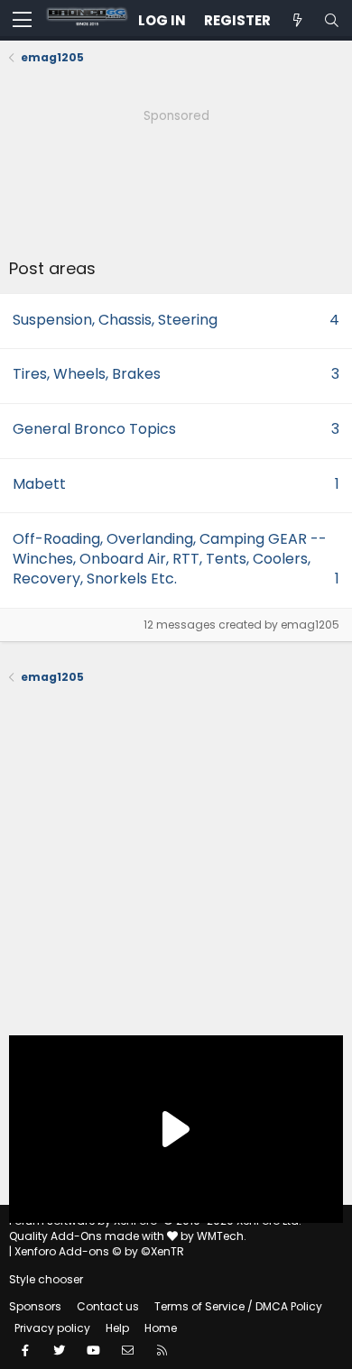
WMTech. (221, 1236)
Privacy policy (52, 1328)
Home (160, 1328)
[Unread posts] (297, 20)
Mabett (39, 483)
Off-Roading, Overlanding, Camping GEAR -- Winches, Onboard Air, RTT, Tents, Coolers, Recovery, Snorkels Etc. (170, 559)
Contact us (108, 1306)
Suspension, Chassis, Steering (115, 319)
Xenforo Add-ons (99, 1251)
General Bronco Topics (94, 428)
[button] (22, 21)
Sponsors (35, 1306)
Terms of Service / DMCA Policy (238, 1306)
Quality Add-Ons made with (88, 1236)
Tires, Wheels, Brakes (87, 373)
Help (117, 1328)
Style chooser (46, 1279)
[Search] (331, 20)
